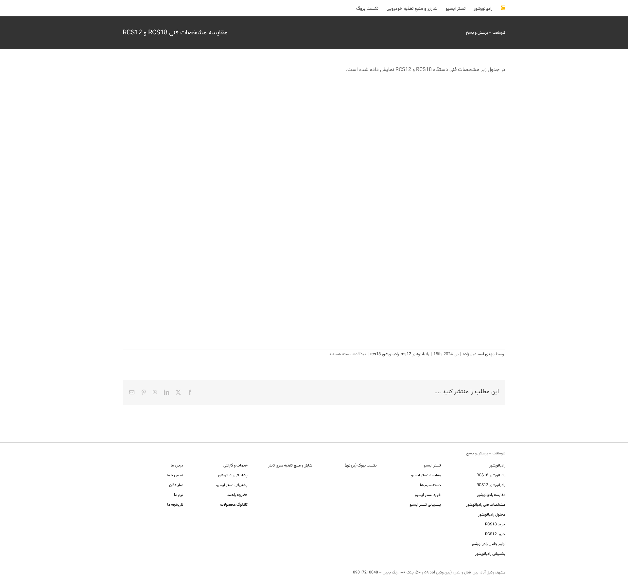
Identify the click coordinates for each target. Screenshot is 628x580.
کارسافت (499, 33)
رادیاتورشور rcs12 (415, 354)
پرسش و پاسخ (477, 33)
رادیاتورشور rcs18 (384, 354)
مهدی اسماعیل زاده (479, 354)
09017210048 (365, 572)
